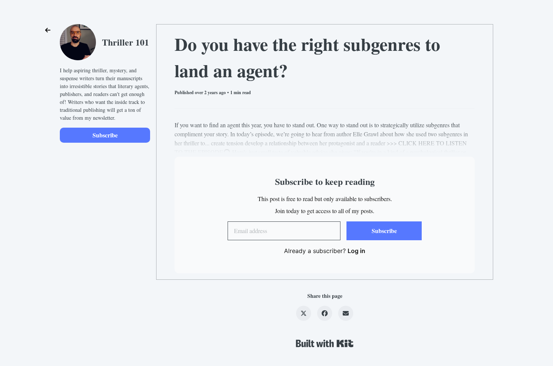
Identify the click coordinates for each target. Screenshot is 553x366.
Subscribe (105, 135)
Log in (356, 251)
